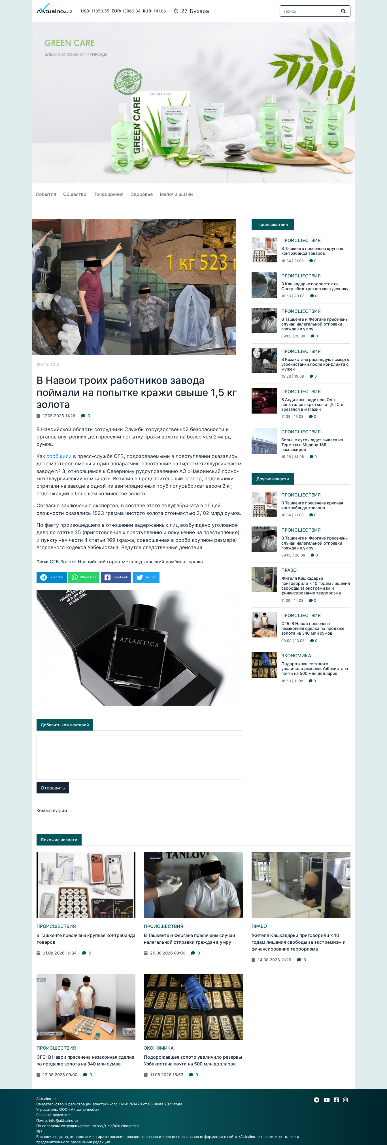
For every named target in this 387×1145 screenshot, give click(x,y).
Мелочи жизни (176, 194)
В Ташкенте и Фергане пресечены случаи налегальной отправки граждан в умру (314, 324)
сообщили (59, 456)
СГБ (54, 561)
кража (196, 561)
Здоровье (142, 194)
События (46, 194)
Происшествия (301, 240)
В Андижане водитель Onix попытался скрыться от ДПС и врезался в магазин (312, 404)
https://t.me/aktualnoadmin (115, 1126)
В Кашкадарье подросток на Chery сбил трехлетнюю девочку (314, 286)
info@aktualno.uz (63, 1120)
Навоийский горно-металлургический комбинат (132, 561)
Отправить (53, 788)
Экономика (296, 655)
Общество (74, 194)
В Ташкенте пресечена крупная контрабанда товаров (312, 251)
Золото (68, 561)
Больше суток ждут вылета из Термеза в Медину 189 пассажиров (312, 444)
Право (289, 570)
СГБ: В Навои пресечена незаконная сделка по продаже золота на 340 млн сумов (312, 628)
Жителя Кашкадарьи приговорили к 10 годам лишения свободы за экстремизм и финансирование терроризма (315, 585)
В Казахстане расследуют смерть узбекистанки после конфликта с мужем (315, 364)
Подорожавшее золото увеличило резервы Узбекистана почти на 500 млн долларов (314, 668)
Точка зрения (109, 194)
